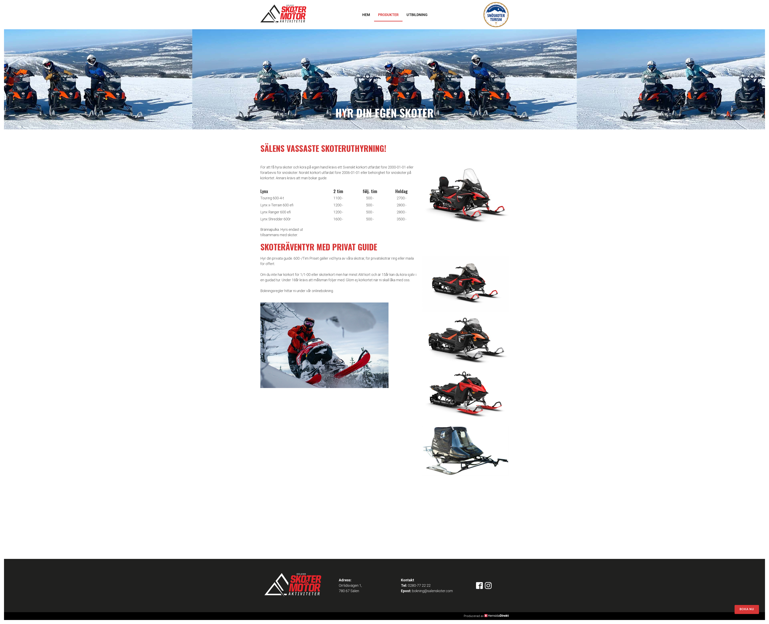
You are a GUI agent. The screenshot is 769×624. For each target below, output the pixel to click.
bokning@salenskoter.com (432, 591)
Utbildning (417, 15)
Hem (366, 15)
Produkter (388, 15)
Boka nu (747, 609)
